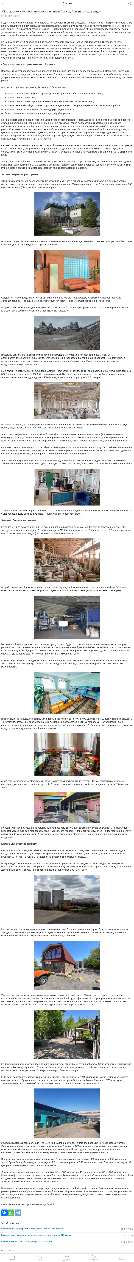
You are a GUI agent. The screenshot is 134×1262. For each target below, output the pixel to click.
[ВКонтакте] (4, 1212)
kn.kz (52, 1204)
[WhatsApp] (11, 1212)
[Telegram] (18, 1212)
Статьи (11, 1250)
